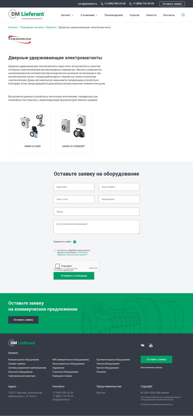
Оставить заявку (172, 3)
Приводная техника (32, 27)
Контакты (169, 15)
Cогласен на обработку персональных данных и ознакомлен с (73, 252)
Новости (151, 15)
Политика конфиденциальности (157, 404)
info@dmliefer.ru (87, 3)
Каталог (66, 15)
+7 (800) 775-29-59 (143, 3)
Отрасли (134, 15)
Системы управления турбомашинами (27, 368)
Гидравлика (58, 368)
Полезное (101, 372)
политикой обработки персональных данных (72, 253)
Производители (114, 15)
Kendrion (51, 27)
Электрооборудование (107, 363)
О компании (87, 15)
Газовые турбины (16, 363)
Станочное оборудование (65, 372)
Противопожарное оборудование (113, 359)
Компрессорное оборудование (23, 359)
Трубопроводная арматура (21, 376)
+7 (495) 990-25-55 (114, 3)
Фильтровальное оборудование (68, 363)
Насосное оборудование (20, 372)
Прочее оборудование (107, 368)
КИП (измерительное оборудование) (70, 359)
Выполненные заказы (151, 367)
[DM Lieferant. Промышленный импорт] (26, 18)
